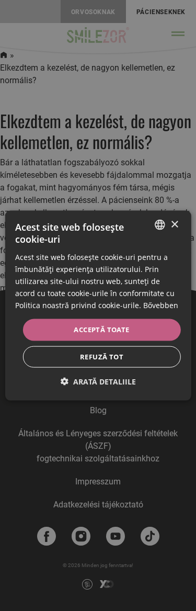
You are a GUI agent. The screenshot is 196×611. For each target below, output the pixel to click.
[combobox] (160, 225)
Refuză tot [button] (101, 356)
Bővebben (160, 305)
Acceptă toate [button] (101, 329)
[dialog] (98, 306)
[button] (98, 381)
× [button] (174, 224)
